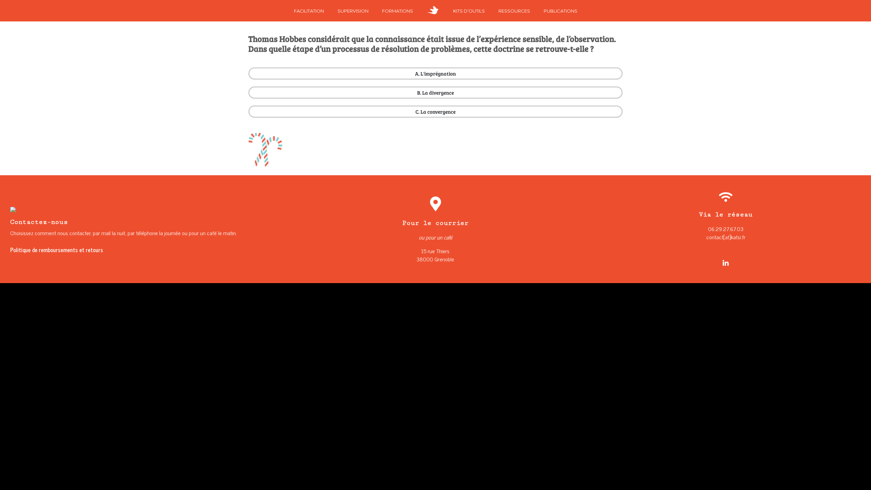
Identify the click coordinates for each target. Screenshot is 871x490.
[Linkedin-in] (726, 263)
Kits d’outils (469, 11)
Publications (560, 11)
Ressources (514, 11)
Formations (397, 11)
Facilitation (309, 11)
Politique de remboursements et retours (56, 249)
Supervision (353, 11)
